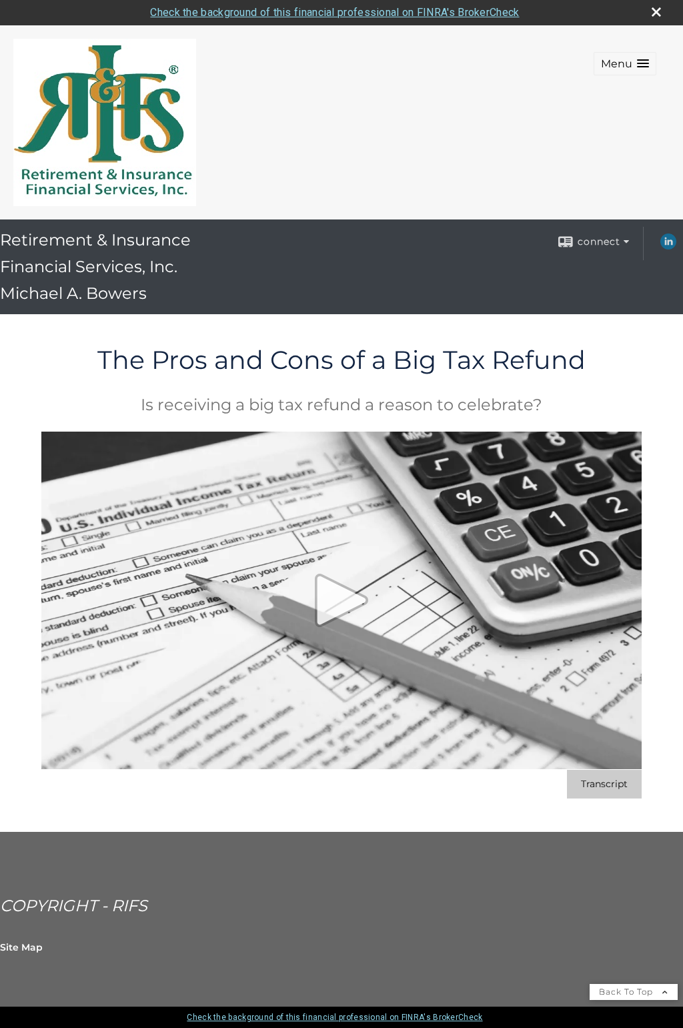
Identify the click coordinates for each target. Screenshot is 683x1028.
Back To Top (627, 992)
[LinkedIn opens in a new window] (668, 246)
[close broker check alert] (656, 12)
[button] (625, 63)
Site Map (21, 947)
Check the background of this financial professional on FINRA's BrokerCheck (334, 12)
